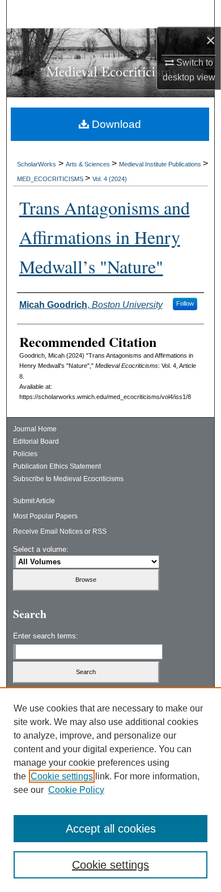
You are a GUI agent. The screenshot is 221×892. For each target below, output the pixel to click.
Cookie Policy (76, 790)
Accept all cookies (111, 828)
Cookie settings (62, 776)
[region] (110, 789)
